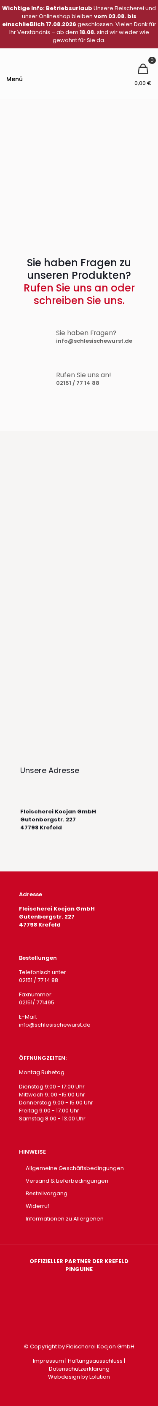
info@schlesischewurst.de (94, 341)
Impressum (48, 1361)
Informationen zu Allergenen (65, 1219)
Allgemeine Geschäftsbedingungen (75, 1168)
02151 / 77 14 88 (77, 383)
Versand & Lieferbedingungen (67, 1181)
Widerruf (37, 1206)
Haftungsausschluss (95, 1361)
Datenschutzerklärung (79, 1369)
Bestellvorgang (46, 1193)
